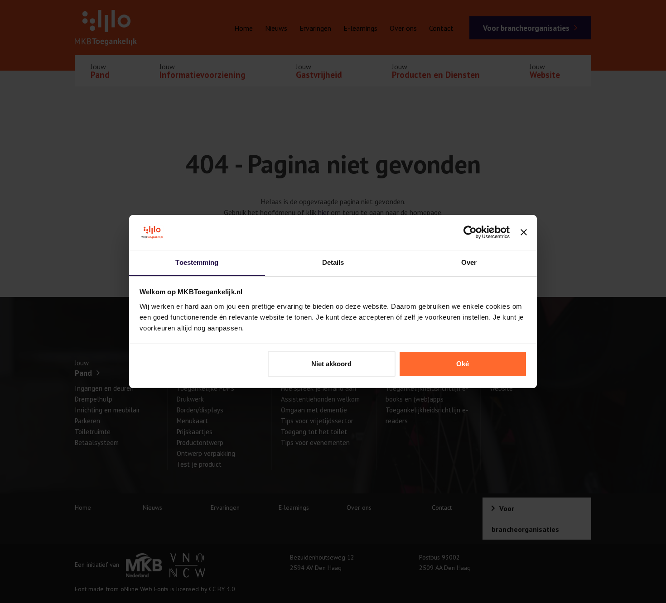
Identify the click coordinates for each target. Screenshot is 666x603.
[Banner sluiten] (524, 233)
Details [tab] (333, 262)
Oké (462, 364)
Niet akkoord (331, 364)
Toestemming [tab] (196, 262)
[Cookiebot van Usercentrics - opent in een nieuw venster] (470, 232)
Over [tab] (469, 262)
